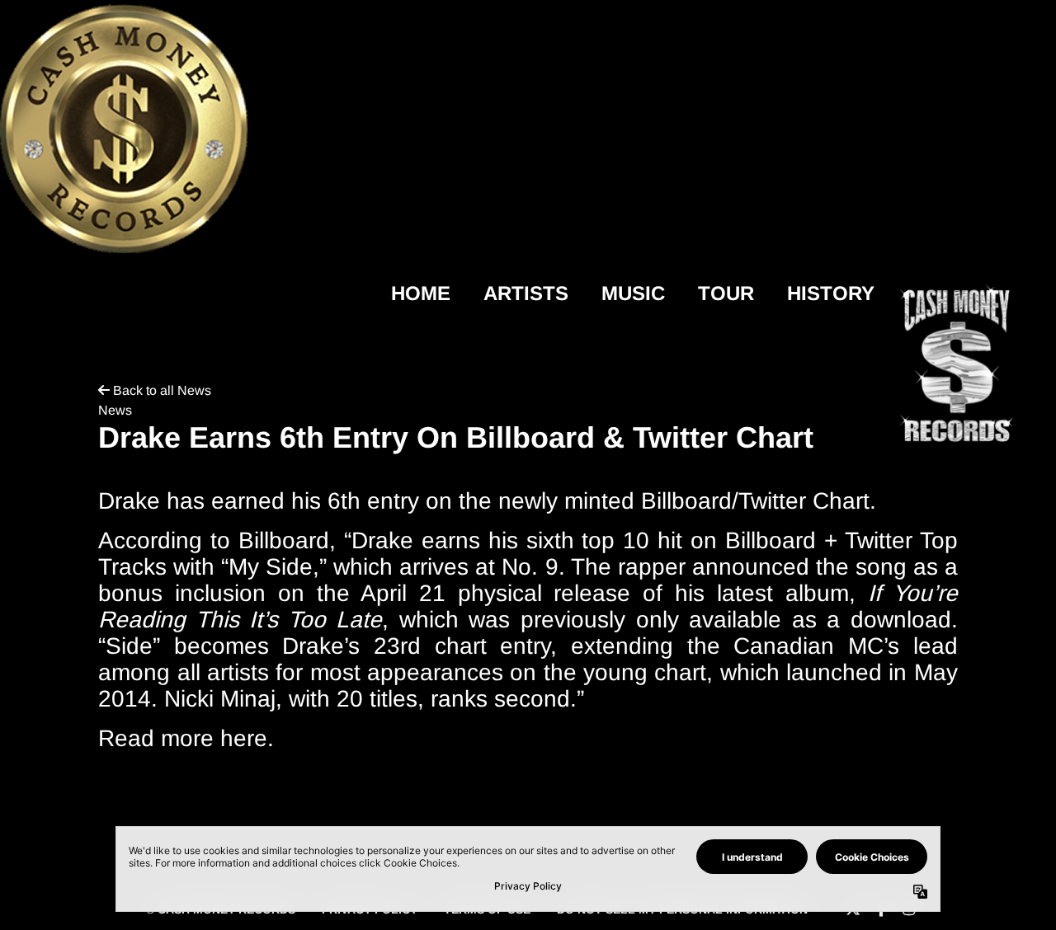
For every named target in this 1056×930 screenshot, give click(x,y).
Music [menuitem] (633, 293)
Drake (382, 540)
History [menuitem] (830, 293)
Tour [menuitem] (726, 293)
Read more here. (186, 738)
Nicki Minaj (220, 699)
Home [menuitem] (420, 293)
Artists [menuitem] (525, 293)
